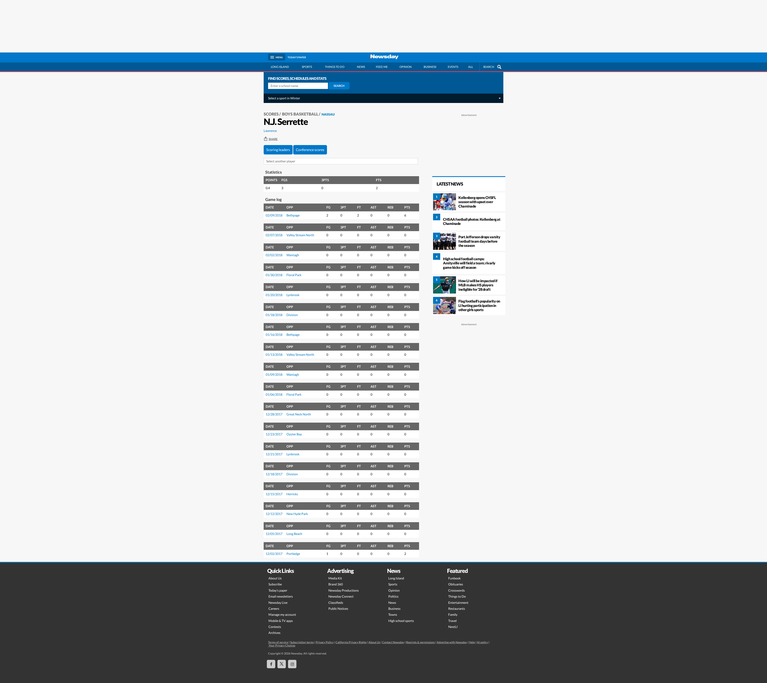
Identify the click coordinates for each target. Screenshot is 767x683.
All (470, 66)
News (361, 66)
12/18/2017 (274, 474)
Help (472, 642)
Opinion (405, 66)
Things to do (334, 66)
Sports (307, 66)
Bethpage (293, 215)
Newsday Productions (343, 590)
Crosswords (456, 590)
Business (430, 66)
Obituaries (455, 584)
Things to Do (457, 596)
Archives (274, 633)
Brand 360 (335, 584)
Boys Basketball (300, 114)
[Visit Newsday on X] (281, 664)
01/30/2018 (274, 275)
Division (292, 315)
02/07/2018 (274, 235)
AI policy (482, 642)
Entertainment (458, 602)
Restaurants (456, 608)
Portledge (293, 553)
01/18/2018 (274, 315)
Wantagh (292, 255)
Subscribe (275, 584)
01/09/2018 (274, 374)
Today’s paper (277, 590)
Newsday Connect (341, 596)
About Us (275, 578)
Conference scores (310, 149)
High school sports (401, 621)
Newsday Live (277, 602)
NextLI (453, 627)
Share (273, 139)
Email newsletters (280, 596)
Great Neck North (298, 414)
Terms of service (278, 642)
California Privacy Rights (351, 642)
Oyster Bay (294, 434)
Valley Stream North (300, 235)
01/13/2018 (274, 354)
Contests (274, 627)
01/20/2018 (274, 295)
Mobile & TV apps (280, 621)
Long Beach (294, 534)
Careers (273, 608)
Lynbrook (292, 295)
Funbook (454, 578)
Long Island (280, 66)
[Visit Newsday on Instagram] (292, 664)
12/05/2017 (274, 534)
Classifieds (335, 602)
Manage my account (282, 614)
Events (453, 66)
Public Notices (338, 608)
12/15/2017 (274, 494)
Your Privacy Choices (281, 645)
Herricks (292, 494)
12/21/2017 (274, 454)
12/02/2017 (274, 553)
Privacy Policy (325, 642)
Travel (452, 621)
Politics (393, 596)
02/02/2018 (274, 255)
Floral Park (293, 275)
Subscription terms (302, 642)
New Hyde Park (297, 514)
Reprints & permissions (420, 642)
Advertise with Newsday (452, 642)
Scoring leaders (278, 149)
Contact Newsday (393, 642)
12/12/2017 (274, 514)
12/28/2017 (274, 414)
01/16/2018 (274, 334)
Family (452, 614)
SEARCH (488, 66)
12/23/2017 (274, 434)
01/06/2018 (274, 394)
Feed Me (382, 66)
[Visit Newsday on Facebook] (271, 664)
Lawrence (270, 130)
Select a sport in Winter (284, 98)
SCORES (271, 114)
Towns (392, 614)
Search (339, 85)
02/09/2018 (274, 215)
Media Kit (335, 578)
